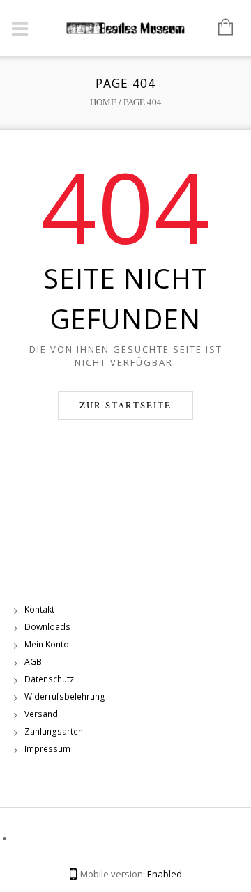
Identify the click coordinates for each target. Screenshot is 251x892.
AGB (33, 662)
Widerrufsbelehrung (64, 696)
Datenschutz (49, 679)
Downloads (47, 627)
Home (103, 101)
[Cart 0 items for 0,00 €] (218, 28)
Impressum (47, 749)
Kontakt (39, 609)
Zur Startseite (125, 405)
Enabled (164, 874)
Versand (41, 714)
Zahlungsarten (53, 731)
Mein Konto (46, 644)
